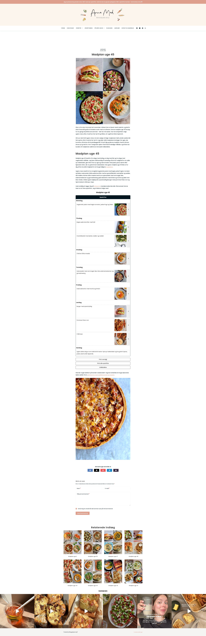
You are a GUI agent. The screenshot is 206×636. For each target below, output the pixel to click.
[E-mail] (116, 470)
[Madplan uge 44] (73, 571)
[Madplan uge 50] (93, 542)
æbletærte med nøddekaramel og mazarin (100, 375)
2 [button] (128, 276)
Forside (63, 28)
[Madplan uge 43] (93, 571)
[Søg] (145, 28)
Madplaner (117, 28)
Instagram (97, 186)
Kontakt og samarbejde (128, 28)
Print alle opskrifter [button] (103, 363)
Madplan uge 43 (93, 585)
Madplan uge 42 (113, 585)
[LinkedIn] (109, 470)
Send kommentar (82, 513)
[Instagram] (139, 28)
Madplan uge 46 (133, 556)
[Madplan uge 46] (134, 542)
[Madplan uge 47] (113, 542)
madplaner (109, 167)
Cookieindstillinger (138, 632)
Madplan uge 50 (93, 556)
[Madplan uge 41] (134, 571)
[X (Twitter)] (96, 470)
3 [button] (128, 209)
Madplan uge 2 (72, 556)
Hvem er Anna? (70, 28)
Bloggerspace (72, 632)
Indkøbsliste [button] (103, 367)
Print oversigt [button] (103, 359)
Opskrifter (78, 28)
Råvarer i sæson (99, 28)
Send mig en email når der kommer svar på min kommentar (95, 508)
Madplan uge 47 (113, 556)
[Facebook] (137, 28)
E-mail (107, 488)
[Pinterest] (142, 28)
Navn (79, 488)
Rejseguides (109, 28)
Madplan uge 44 (72, 585)
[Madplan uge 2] (73, 542)
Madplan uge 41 (133, 585)
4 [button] (128, 227)
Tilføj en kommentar (83, 494)
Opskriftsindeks (89, 28)
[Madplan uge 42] (113, 571)
